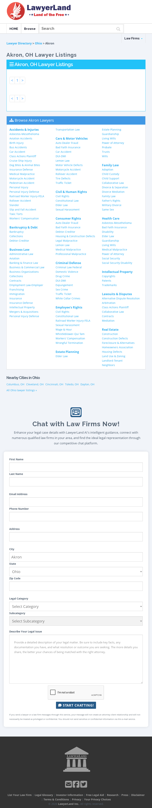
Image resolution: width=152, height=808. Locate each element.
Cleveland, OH (35, 384)
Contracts (15, 280)
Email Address (18, 494)
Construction (110, 334)
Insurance (15, 298)
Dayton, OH (87, 384)
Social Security (111, 258)
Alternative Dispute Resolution (121, 298)
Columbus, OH (15, 384)
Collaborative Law (113, 183)
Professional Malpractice (71, 254)
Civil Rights (62, 196)
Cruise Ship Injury (20, 160)
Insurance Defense (21, 169)
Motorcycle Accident (21, 178)
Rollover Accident (20, 200)
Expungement (64, 285)
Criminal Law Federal (69, 267)
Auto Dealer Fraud (67, 143)
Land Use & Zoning (113, 356)
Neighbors (108, 365)
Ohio (38, 43)
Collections (16, 236)
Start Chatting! (78, 705)
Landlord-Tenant (112, 360)
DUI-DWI (61, 156)
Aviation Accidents (20, 138)
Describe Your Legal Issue (25, 631)
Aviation (14, 258)
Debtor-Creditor (19, 240)
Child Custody (110, 174)
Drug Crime (63, 276)
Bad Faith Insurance (68, 147)
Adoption (107, 169)
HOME (13, 29)
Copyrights (108, 276)
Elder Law (62, 205)
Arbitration (108, 303)
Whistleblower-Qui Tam (70, 334)
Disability (107, 231)
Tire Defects (63, 178)
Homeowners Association (117, 347)
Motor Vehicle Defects (69, 165)
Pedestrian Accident (21, 183)
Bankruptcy (16, 231)
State (12, 563)
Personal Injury (18, 187)
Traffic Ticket (63, 183)
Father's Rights (111, 200)
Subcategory (17, 613)
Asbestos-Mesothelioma (24, 134)
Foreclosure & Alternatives (118, 343)
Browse (30, 29)
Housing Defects (112, 351)
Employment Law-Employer (26, 285)
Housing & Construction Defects (75, 236)
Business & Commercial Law (26, 267)
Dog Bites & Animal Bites (24, 165)
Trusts (106, 151)
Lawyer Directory (19, 43)
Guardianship (110, 134)
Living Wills (109, 138)
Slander (14, 205)
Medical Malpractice (22, 174)
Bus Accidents (18, 147)
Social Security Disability (117, 263)
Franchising (16, 289)
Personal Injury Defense (24, 191)
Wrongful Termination (69, 343)
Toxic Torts (16, 214)
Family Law (108, 196)
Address (14, 529)
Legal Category (18, 598)
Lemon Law (63, 160)
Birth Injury (16, 143)
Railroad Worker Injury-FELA (26, 196)
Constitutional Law (67, 200)
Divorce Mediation (113, 191)
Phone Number (19, 508)
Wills (105, 156)
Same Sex (108, 209)
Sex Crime (62, 289)
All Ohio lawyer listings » (21, 390)
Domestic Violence (67, 271)
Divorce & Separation (115, 187)
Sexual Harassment (68, 209)
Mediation (108, 320)
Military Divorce (111, 205)
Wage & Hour (64, 329)
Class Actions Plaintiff (22, 156)
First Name (16, 459)
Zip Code (14, 578)
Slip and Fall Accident (22, 209)
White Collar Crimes (68, 298)
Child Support (110, 178)
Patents (106, 280)
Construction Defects (115, 338)
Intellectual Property (22, 307)
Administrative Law (21, 254)
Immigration (17, 294)
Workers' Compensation (24, 218)
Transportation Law (68, 129)
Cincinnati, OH (54, 384)
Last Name (16, 474)
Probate (107, 147)
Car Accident (17, 151)
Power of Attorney (113, 143)
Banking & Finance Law (23, 263)
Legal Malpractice (66, 240)
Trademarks (109, 285)
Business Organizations (24, 271)
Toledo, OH (72, 384)
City (11, 549)
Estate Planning (111, 129)
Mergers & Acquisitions (23, 311)
